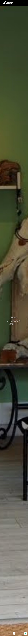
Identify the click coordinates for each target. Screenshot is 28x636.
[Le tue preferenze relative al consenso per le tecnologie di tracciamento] (25, 633)
